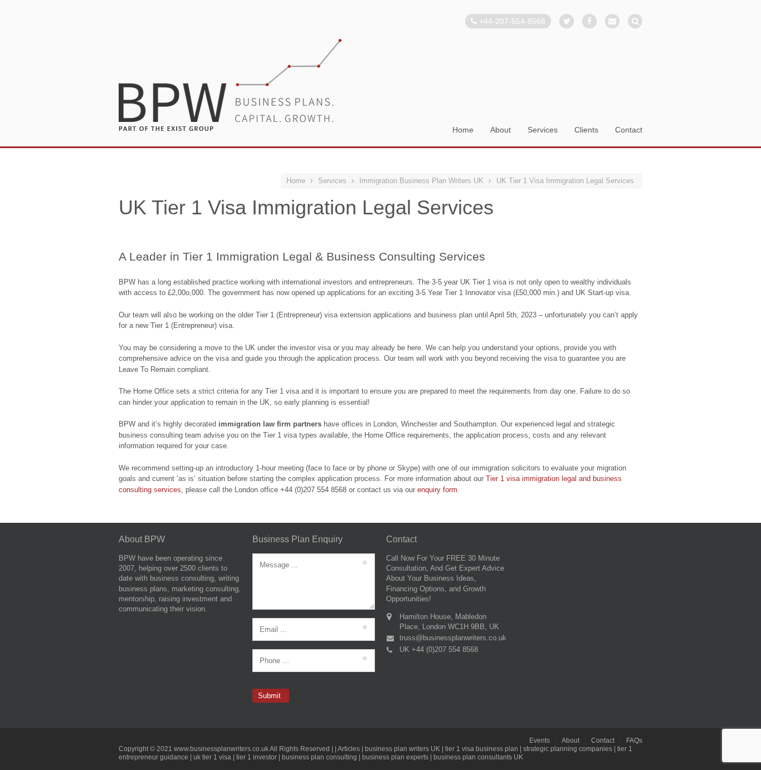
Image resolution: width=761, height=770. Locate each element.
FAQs (634, 740)
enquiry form (437, 489)
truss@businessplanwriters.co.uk (452, 638)
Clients (586, 130)
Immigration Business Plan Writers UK (421, 180)
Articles (349, 749)
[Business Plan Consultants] (230, 86)
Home (463, 130)
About (500, 130)
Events (539, 740)
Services (543, 130)
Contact (628, 130)
